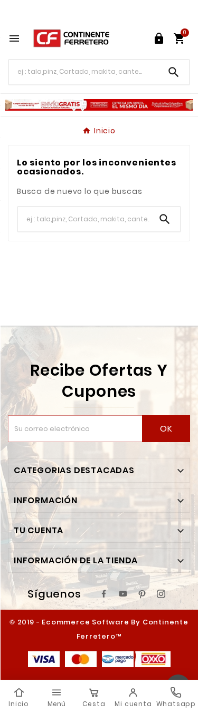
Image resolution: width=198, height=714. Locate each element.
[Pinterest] (142, 594)
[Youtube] (123, 594)
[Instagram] (161, 594)
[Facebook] (104, 594)
